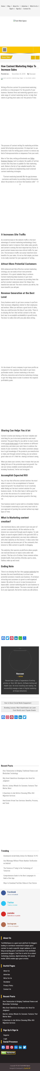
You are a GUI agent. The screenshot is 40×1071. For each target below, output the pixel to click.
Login (5, 1039)
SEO (30, 82)
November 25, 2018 (18, 74)
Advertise (25, 6)
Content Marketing (7, 82)
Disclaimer (6, 982)
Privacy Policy (8, 986)
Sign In (11, 9)
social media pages (11, 444)
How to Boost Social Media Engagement (17, 703)
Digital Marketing (21, 82)
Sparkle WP (27, 1068)
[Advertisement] (20, 34)
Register (6, 1035)
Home (3, 6)
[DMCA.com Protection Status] (8, 1054)
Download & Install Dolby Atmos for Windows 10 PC (20, 856)
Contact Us (27, 9)
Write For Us (34, 6)
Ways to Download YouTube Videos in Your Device (20, 883)
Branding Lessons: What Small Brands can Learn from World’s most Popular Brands (20, 709)
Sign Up (18, 9)
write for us (28, 953)
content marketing (30, 572)
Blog (8, 6)
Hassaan (32, 74)
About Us (16, 6)
